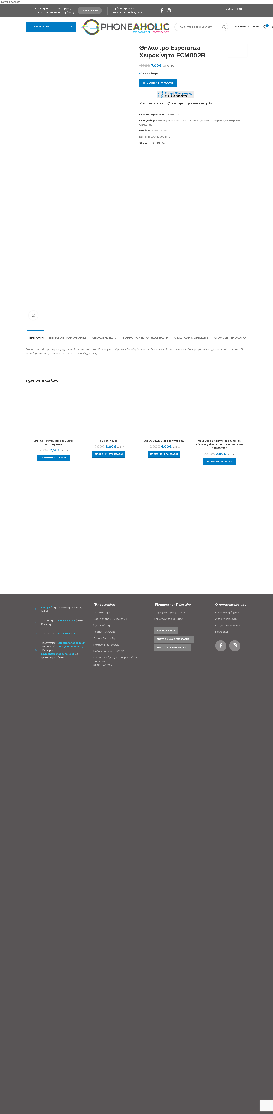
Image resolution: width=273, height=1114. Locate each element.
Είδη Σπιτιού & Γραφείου (195, 120)
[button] (53, 458)
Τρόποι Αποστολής (104, 638)
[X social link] (153, 143)
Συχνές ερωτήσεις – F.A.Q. (169, 612)
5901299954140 (160, 136)
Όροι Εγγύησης (102, 625)
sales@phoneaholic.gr (71, 642)
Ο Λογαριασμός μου (227, 612)
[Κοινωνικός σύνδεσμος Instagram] (169, 10)
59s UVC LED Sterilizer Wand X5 (164, 440)
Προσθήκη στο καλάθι (158, 82)
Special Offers (158, 130)
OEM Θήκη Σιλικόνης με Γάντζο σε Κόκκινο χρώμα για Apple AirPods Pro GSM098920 (219, 444)
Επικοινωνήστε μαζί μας (168, 619)
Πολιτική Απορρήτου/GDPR (109, 651)
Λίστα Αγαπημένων (226, 619)
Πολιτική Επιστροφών (106, 644)
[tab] (35, 336)
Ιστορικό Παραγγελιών (228, 625)
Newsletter (221, 631)
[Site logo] (125, 26)
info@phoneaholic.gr (71, 646)
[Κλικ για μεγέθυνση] (33, 315)
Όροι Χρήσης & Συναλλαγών (110, 619)
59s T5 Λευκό (109, 440)
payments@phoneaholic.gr (57, 653)
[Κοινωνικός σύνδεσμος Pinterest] (163, 143)
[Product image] (53, 413)
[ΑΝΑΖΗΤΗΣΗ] (224, 27)
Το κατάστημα (101, 612)
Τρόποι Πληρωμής (104, 631)
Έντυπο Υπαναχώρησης (171, 647)
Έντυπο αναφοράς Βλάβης (173, 639)
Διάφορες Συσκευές (167, 120)
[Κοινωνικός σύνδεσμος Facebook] (162, 10)
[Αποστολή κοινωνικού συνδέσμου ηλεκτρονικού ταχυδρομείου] (158, 143)
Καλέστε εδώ (89, 10)
